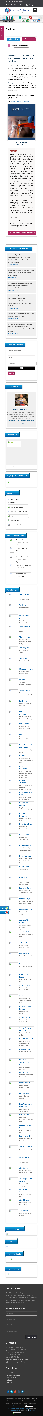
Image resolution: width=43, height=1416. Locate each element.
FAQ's (7, 5)
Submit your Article (16, 507)
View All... (33, 467)
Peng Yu (22, 734)
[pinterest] (20, 5)
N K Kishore (23, 755)
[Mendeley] (32, 5)
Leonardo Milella (25, 888)
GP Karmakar (24, 996)
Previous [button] (4, 410)
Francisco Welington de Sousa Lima (24, 1062)
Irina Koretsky (24, 953)
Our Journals (11, 1373)
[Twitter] (22, 5)
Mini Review (13, 39)
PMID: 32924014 (13, 318)
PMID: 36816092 (13, 277)
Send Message (31, 1337)
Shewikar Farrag (25, 690)
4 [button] (18, 464)
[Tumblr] (24, 5)
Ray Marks (23, 701)
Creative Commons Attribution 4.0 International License (18, 1408)
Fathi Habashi (24, 1093)
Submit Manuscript (13, 1375)
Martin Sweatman (25, 824)
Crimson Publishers (14, 1405)
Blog (12, 5)
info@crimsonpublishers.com (18, 1359)
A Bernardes (23, 1211)
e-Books (9, 1380)
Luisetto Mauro (24, 867)
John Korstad (24, 932)
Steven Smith (24, 658)
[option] (21, 409)
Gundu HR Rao (24, 985)
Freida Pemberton (25, 1049)
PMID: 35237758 (13, 308)
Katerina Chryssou (25, 899)
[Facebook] (29, 5)
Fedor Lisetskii (24, 1083)
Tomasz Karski (24, 626)
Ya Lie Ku (22, 605)
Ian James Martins (25, 964)
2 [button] (12, 464)
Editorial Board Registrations (14, 501)
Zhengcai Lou (24, 594)
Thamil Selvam (24, 637)
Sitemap (16, 5)
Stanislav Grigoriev (26, 669)
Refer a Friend (14, 520)
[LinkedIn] (27, 5)
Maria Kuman (24, 835)
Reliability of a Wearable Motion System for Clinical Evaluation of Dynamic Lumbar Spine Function (21, 273)
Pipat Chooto (24, 723)
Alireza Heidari (24, 1157)
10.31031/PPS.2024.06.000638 (20, 101)
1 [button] (9, 464)
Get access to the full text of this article (22, 233)
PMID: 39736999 (13, 265)
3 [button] (15, 464)
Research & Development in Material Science (21, 422)
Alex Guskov (23, 1168)
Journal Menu (29, 39)
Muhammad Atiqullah (21, 410)
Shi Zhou (22, 680)
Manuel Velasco (25, 845)
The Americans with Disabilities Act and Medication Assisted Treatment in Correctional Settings (20, 285)
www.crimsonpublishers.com (14, 1410)
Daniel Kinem (24, 1115)
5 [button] (14, 467)
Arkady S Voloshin (25, 1147)
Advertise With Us (16, 525)
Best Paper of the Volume (18, 511)
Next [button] (39, 410)
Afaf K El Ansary (24, 1200)
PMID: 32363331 (13, 334)
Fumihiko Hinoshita (26, 1038)
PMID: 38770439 (13, 290)
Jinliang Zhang (24, 942)
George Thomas (25, 1017)
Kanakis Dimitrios (25, 909)
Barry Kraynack (24, 1136)
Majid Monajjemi (25, 856)
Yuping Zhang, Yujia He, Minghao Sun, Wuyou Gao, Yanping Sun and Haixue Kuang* (22, 68)
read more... (21, 1303)
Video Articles (11, 1378)
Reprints (13, 516)
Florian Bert (23, 1072)
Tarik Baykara (24, 648)
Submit (11, 373)
